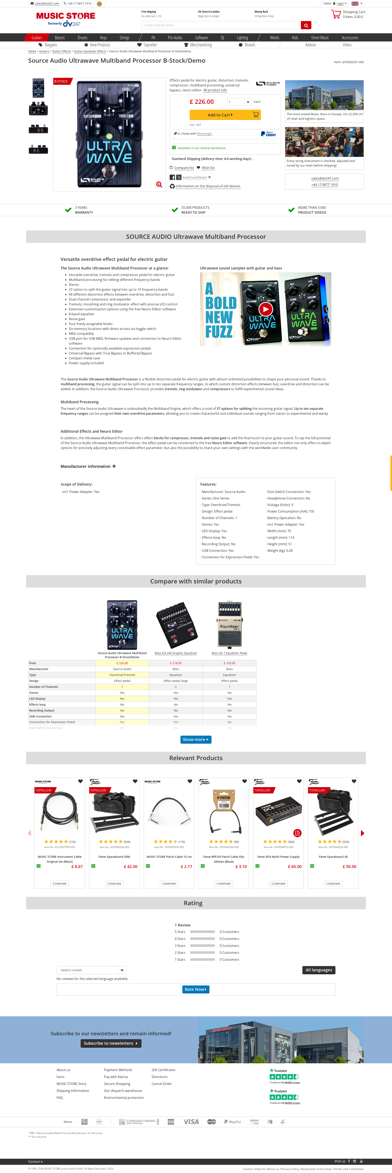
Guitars (37, 37)
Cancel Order (162, 1083)
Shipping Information (73, 1090)
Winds (274, 37)
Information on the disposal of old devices (208, 186)
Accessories (350, 37)
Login (340, 3)
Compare (60, 884)
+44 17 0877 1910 (324, 184)
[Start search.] (306, 25)
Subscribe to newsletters (108, 1043)
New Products (100, 44)
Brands (250, 44)
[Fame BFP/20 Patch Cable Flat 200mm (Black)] (224, 812)
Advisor (310, 44)
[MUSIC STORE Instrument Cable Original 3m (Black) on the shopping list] (80, 781)
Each (257, 102)
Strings (124, 37)
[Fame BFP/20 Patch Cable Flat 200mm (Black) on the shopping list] (244, 781)
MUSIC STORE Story (71, 1083)
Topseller (150, 44)
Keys (103, 37)
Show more (194, 739)
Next (363, 833)
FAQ (60, 1097)
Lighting (242, 37)
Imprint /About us (267, 1169)
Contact (34, 1161)
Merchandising (201, 44)
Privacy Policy (290, 1169)
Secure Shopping (117, 1083)
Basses (60, 37)
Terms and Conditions (349, 1169)
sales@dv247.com (47, 3)
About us (63, 1070)
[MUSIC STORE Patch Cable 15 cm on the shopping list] (190, 781)
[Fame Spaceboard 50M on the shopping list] (135, 781)
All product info (215, 90)
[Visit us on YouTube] (361, 1161)
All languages (319, 970)
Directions (160, 1077)
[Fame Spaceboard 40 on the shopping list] (354, 781)
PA (153, 37)
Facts (61, 1077)
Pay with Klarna (116, 1077)
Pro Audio (175, 37)
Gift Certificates (163, 1070)
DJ (222, 37)
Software (201, 37)
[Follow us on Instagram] (355, 1161)
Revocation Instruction (316, 1169)
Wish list (208, 167)
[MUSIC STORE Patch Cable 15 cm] (169, 812)
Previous (29, 833)
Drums (82, 37)
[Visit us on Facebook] (349, 1161)
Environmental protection (124, 1097)
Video (347, 44)
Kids (295, 37)
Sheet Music (320, 37)
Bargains (51, 44)
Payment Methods (118, 1070)
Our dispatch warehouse (123, 1090)
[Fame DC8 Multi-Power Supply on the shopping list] (299, 781)
